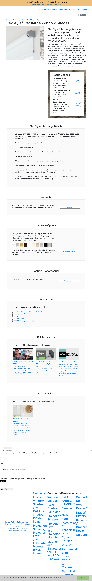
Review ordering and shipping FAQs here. (46, 4)
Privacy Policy (10, 522)
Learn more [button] (58, 577)
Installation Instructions (22, 314)
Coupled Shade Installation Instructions (28, 311)
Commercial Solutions (56, 9)
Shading (38, 9)
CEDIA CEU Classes (67, 564)
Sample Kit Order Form (67, 513)
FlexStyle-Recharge (34, 20)
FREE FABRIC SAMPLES (68, 501)
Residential (39, 493)
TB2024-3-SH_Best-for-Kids (24, 321)
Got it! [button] (83, 577)
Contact (74, 9)
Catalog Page (19, 318)
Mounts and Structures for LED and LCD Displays (54, 550)
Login (59, 15)
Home (8, 20)
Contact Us (81, 499)
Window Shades (19, 20)
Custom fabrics (77, 104)
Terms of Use (18, 524)
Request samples (78, 92)
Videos (66, 545)
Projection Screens (54, 517)
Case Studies (67, 539)
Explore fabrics (77, 81)
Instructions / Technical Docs (70, 528)
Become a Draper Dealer (81, 525)
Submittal (17, 316)
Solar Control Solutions (53, 508)
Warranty (70, 207)
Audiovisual (45, 9)
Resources (67, 9)
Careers (84, 9)
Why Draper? (81, 506)
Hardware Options (69, 252)
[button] (18, 244)
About (79, 9)
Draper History (81, 514)
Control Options (69, 281)
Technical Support (68, 573)
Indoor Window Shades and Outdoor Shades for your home (38, 509)
